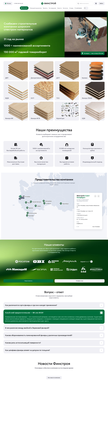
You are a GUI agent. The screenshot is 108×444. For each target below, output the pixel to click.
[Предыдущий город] (95, 196)
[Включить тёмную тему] (86, 8)
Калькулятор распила (36, 8)
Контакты (65, 8)
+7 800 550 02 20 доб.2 (82, 215)
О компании (78, 8)
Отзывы (71, 8)
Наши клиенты (28, 280)
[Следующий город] (98, 196)
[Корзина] (95, 3)
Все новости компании (54, 377)
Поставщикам (52, 8)
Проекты (45, 8)
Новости (59, 8)
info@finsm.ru (80, 223)
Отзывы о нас (79, 280)
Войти (101, 3)
